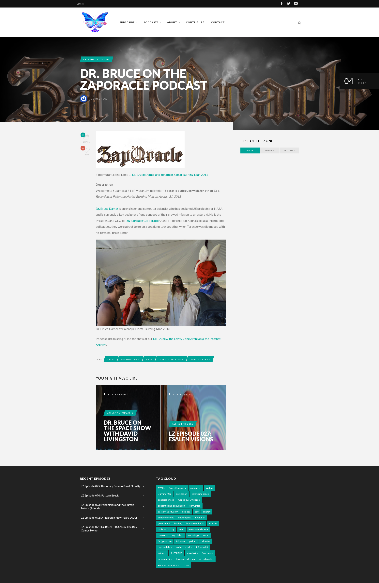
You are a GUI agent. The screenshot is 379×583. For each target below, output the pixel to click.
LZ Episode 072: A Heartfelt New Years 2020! (109, 517)
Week (250, 150)
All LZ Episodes (182, 424)
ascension (195, 487)
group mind (164, 523)
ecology (186, 511)
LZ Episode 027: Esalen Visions (191, 436)
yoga (186, 564)
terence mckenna (171, 359)
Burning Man (130, 359)
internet (213, 523)
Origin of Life (165, 541)
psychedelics (165, 547)
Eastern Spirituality (168, 511)
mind (181, 529)
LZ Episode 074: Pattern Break (100, 495)
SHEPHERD (176, 553)
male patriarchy (166, 529)
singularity (192, 553)
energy (206, 511)
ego (197, 511)
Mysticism (177, 535)
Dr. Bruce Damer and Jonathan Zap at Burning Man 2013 (170, 174)
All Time (289, 150)
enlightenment (166, 517)
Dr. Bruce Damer (107, 208)
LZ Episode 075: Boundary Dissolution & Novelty (111, 486)
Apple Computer (177, 487)
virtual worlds (206, 559)
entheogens (184, 517)
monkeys (163, 535)
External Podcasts (96, 59)
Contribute (195, 22)
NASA (149, 359)
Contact (218, 22)
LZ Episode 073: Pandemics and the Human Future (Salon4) (107, 506)
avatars (209, 487)
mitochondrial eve (198, 529)
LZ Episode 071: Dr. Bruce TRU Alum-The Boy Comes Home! (109, 528)
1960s (111, 359)
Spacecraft (207, 553)
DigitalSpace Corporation (143, 220)
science (162, 553)
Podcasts (151, 22)
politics (193, 541)
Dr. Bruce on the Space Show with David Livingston (127, 431)
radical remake (184, 547)
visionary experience (169, 564)
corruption (195, 505)
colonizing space (200, 493)
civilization (181, 493)
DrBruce (101, 99)
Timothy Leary (200, 359)
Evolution (200, 517)
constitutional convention (171, 505)
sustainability (165, 559)
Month (269, 150)
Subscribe (127, 22)
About (172, 22)
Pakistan (180, 541)
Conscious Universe (189, 499)
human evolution (195, 523)
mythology (193, 535)
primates (205, 541)
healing (178, 523)
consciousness (166, 499)
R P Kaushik (202, 547)
